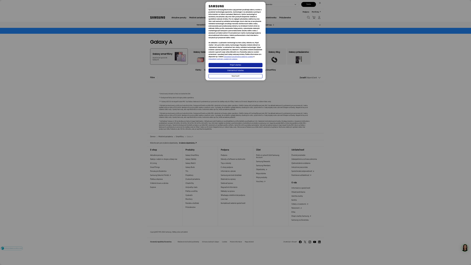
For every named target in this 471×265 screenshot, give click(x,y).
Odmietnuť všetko (235, 71)
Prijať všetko (235, 65)
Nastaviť (235, 76)
